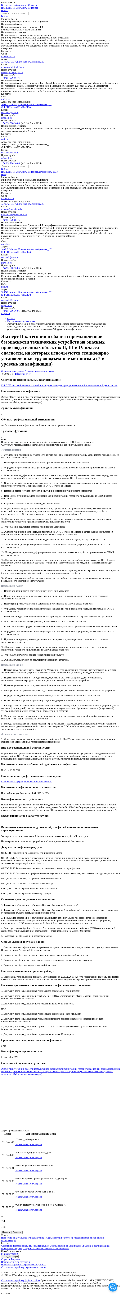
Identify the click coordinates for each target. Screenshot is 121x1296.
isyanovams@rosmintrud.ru (14, 214)
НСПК (11, 8)
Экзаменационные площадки (39, 371)
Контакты (33, 8)
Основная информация (12, 371)
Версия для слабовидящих (14, 5)
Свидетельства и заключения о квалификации (46, 1248)
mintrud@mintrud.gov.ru (12, 67)
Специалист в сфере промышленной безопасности (26, 781)
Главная (11, 318)
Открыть (37, 1144)
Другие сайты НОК (48, 172)
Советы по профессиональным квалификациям (25, 1245)
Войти (4, 16)
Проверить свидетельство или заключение (22, 1237)
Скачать (24, 374)
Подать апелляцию (54, 1237)
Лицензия (15, 1259)
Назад (4, 174)
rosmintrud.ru (7, 198)
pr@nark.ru (6, 118)
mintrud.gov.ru (8, 56)
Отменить (17, 1232)
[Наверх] (2, 1216)
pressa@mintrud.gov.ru (12, 72)
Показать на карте (24, 1144)
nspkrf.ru (5, 99)
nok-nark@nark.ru (9, 112)
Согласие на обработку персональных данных (24, 1267)
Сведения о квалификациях (21, 321)
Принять (6, 1232)
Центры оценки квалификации (65, 1245)
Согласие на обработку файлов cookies (20, 1280)
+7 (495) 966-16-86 (10, 123)
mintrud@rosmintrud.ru (12, 209)
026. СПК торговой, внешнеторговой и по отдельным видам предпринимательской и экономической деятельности (59, 385)
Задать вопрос (11, 1256)
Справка (32, 5)
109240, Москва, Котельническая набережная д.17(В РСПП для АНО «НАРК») (26, 105)
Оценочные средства (11, 1248)
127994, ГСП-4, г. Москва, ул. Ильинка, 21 (22, 61)
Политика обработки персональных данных (23, 1264)
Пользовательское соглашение (16, 1262)
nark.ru (4, 139)
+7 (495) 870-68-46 (10, 77)
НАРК (4, 8)
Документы (21, 8)
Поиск (4, 10)
